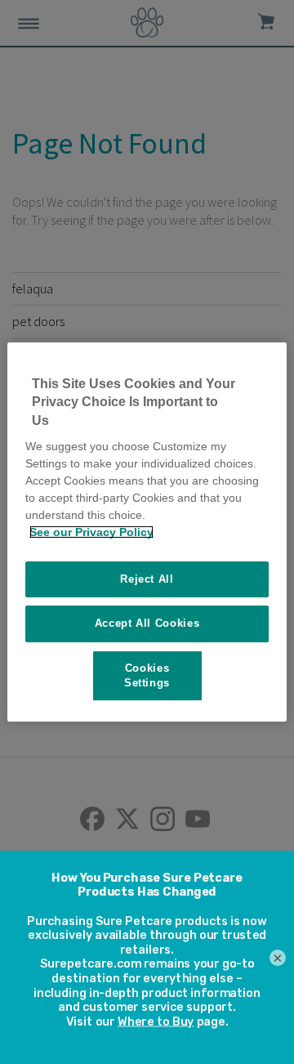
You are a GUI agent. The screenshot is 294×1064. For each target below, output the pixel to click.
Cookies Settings (147, 675)
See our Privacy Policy (91, 532)
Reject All (147, 579)
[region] (147, 532)
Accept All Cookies (147, 623)
